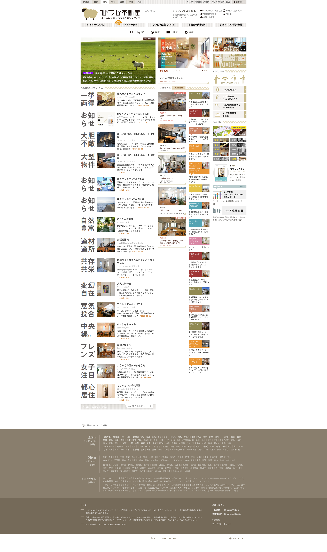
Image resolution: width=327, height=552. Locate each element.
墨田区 (119, 468)
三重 (128, 440)
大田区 (131, 465)
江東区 (240, 465)
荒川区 (224, 465)
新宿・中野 (119, 457)
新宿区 (139, 465)
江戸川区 (202, 465)
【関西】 (124, 443)
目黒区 (185, 465)
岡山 (218, 446)
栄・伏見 (153, 440)
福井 (134, 440)
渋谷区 (178, 465)
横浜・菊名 (138, 460)
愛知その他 (224, 440)
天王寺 (197, 443)
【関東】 (173, 437)
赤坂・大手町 (196, 457)
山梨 (117, 440)
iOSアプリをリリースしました (133, 114)
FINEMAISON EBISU (168, 81)
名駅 (146, 440)
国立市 (106, 471)
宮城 (142, 437)
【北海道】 (107, 437)
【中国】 (205, 446)
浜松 (204, 440)
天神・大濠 (191, 450)
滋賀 (155, 443)
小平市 (160, 468)
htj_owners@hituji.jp (232, 514)
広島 (212, 446)
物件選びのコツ (209, 14)
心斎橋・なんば (185, 443)
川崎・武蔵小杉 (151, 460)
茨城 (211, 437)
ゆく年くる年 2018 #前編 (130, 199)
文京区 (112, 468)
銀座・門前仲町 (211, 457)
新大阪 (217, 443)
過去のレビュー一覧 (140, 406)
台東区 (193, 465)
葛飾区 (232, 465)
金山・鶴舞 (175, 440)
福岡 (142, 450)
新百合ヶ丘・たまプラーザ (171, 460)
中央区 (135, 468)
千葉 (193, 437)
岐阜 (111, 440)
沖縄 (154, 450)
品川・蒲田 (142, 457)
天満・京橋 (226, 443)
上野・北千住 (154, 457)
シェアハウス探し (96, 25)
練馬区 (170, 465)
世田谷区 (107, 465)
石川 (122, 440)
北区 (210, 465)
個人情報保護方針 (111, 524)
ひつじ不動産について (163, 25)
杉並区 (115, 465)
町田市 (203, 468)
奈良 (149, 443)
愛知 (233, 437)
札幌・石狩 (125, 437)
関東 (105, 2)
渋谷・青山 (107, 457)
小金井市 (194, 468)
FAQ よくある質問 (234, 11)
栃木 (205, 437)
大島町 (187, 471)
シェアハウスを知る (184, 10)
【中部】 (226, 437)
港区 (105, 468)
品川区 (216, 465)
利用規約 (216, 520)
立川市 (185, 468)
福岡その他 (235, 450)
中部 (113, 2)
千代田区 (177, 468)
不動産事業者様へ (197, 25)
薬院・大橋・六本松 (206, 450)
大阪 (131, 443)
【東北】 (136, 437)
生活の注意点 (209, 17)
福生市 (158, 471)
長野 (239, 437)
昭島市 (150, 471)
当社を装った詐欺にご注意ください (114, 73)
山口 (235, 446)
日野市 (135, 471)
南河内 (165, 446)
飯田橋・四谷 (183, 457)
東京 (180, 437)
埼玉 (199, 437)
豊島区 (146, 465)
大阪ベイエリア (123, 446)
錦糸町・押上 (225, 457)
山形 (148, 437)
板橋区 (123, 465)
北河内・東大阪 (144, 446)
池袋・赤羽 (130, 457)
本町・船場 (207, 443)
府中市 (168, 468)
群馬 (217, 437)
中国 (131, 2)
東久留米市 (125, 471)
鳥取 (229, 446)
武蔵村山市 (177, 471)
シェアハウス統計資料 (231, 25)
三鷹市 (127, 468)
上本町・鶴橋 (108, 446)
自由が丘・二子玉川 (111, 460)
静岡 (105, 440)
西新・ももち (223, 450)
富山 (140, 440)
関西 (122, 2)
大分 (148, 450)
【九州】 (136, 450)
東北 (96, 2)
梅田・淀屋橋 (171, 443)
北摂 (133, 446)
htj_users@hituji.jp (231, 510)
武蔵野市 (151, 468)
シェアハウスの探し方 (212, 11)
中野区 (154, 465)
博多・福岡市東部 (177, 450)
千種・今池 (164, 440)
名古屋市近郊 (188, 440)
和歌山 (161, 443)
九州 (139, 2)
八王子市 (236, 468)
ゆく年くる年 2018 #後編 (130, 178)
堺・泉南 (156, 446)
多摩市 (228, 468)
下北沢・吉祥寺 (169, 457)
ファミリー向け (130, 25)
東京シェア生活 (237, 169)
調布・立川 (126, 460)
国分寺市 (219, 468)
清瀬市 (210, 468)
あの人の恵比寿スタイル (171, 78)
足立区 (162, 465)
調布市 (143, 468)
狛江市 (142, 471)
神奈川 (187, 437)
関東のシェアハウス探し (97, 425)
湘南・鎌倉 (189, 460)
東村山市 (166, 471)
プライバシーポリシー (221, 524)
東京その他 (230, 460)
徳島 (224, 446)
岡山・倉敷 (107, 450)
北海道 (86, 2)
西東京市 (114, 471)
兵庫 (143, 443)
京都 (137, 443)
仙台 (159, 437)
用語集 (228, 14)
